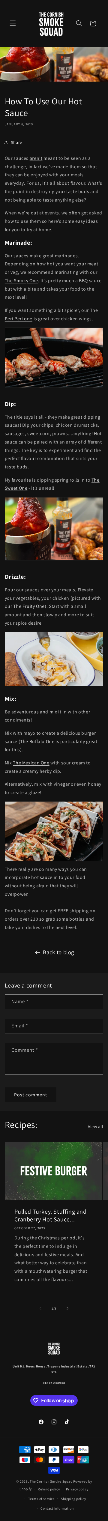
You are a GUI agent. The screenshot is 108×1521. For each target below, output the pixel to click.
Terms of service (41, 1498)
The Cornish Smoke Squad (51, 1481)
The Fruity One (29, 606)
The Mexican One (31, 763)
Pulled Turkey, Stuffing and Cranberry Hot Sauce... (50, 1215)
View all (95, 1126)
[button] (13, 23)
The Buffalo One (37, 741)
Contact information (57, 1508)
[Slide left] (40, 1308)
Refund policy (49, 1489)
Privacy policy (77, 1489)
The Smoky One (21, 280)
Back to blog (58, 952)
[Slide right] (67, 1308)
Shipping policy (73, 1498)
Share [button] (16, 142)
